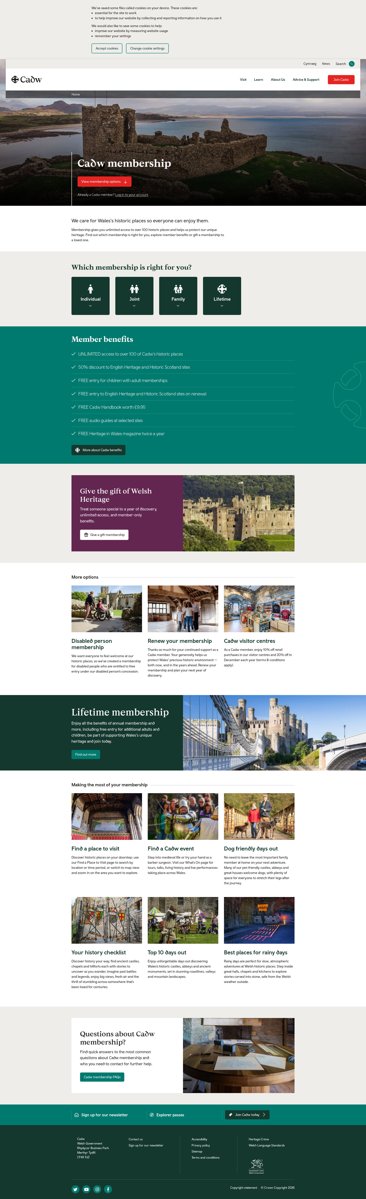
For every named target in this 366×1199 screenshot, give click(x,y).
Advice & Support (306, 80)
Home (76, 94)
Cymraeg (309, 64)
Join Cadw (341, 80)
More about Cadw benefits (102, 450)
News (326, 64)
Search (341, 64)
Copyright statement (243, 1187)
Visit (243, 80)
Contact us (136, 1139)
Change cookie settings (147, 48)
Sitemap (197, 1151)
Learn (258, 80)
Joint (134, 299)
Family (178, 299)
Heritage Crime (259, 1139)
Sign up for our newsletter (146, 1145)
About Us (278, 80)
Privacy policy (201, 1145)
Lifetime (222, 299)
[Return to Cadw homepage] (26, 79)
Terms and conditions (206, 1157)
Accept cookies (107, 48)
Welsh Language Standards (267, 1145)
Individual (91, 299)
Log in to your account (131, 195)
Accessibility (199, 1139)
